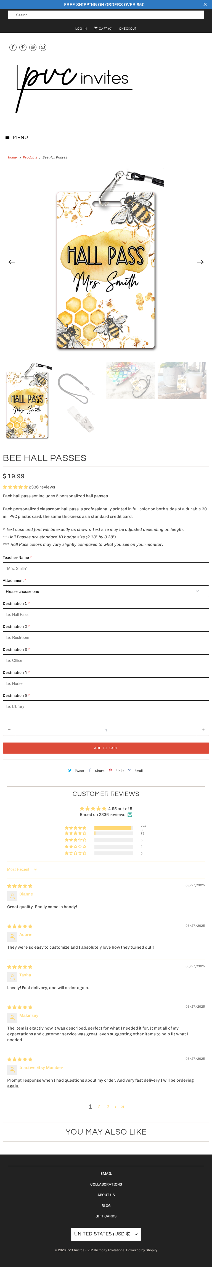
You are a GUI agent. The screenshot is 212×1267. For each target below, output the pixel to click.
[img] (19, 886)
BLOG (106, 1206)
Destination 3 (15, 649)
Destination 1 (15, 603)
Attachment (13, 580)
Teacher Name (16, 557)
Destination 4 (15, 672)
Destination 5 (15, 695)
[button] (16, 487)
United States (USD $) (103, 1234)
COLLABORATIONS (106, 1184)
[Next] (200, 262)
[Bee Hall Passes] (106, 262)
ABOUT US (106, 1195)
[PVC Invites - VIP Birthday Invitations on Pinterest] (22, 47)
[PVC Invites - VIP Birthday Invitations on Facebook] (13, 47)
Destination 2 (15, 626)
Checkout (128, 28)
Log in (81, 28)
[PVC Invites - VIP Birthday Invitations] (106, 89)
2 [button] (99, 1106)
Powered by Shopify (141, 1250)
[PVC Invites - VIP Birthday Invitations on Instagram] (32, 47)
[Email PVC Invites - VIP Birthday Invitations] (42, 47)
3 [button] (108, 1106)
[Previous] (12, 262)
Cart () (105, 28)
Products (30, 157)
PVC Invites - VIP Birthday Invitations (95, 1250)
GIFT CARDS (106, 1216)
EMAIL (106, 1173)
